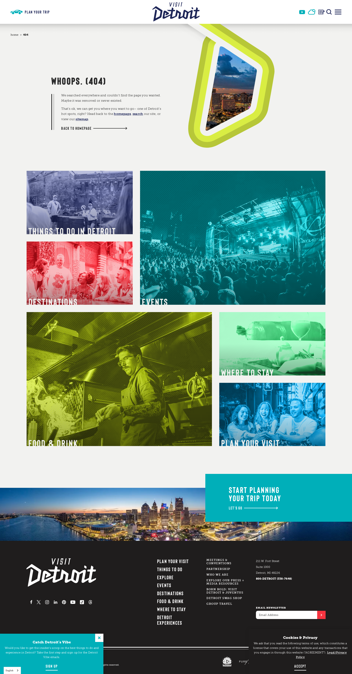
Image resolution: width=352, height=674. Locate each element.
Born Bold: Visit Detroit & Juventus (224, 591)
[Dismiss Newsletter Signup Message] (99, 638)
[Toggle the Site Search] (329, 12)
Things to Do (170, 569)
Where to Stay (171, 609)
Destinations (170, 593)
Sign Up (52, 666)
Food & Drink (170, 601)
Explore (165, 577)
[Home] (176, 11)
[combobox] (12, 670)
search (138, 114)
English (9, 670)
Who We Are (217, 574)
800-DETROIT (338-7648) (274, 578)
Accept (300, 666)
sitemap (82, 119)
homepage (122, 114)
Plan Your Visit (173, 561)
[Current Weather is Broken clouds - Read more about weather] (311, 12)
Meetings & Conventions (219, 561)
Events (164, 585)
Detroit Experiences (169, 620)
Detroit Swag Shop (224, 598)
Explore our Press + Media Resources (225, 582)
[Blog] (321, 12)
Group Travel (219, 603)
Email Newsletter (271, 607)
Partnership (218, 569)
